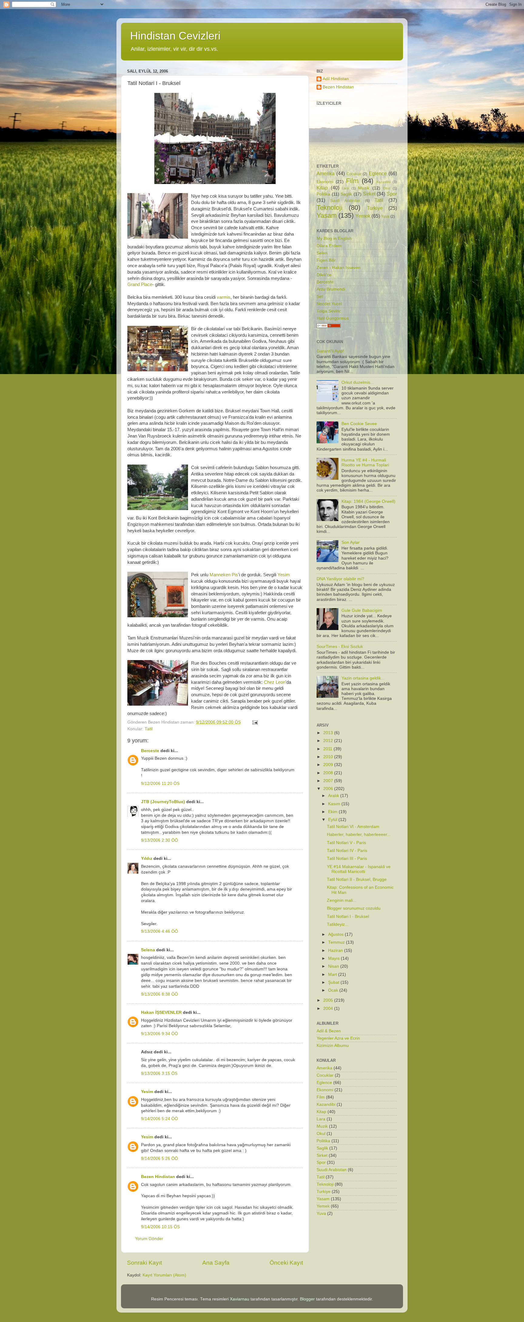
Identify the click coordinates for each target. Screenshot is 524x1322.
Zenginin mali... (341, 900)
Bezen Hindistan (158, 1176)
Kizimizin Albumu (333, 1045)
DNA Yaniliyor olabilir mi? (340, 579)
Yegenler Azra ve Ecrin (338, 1038)
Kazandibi (383, 182)
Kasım (334, 804)
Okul (386, 188)
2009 (328, 764)
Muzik (363, 188)
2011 (328, 749)
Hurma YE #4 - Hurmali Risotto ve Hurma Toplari (365, 462)
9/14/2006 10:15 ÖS (160, 1227)
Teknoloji (329, 207)
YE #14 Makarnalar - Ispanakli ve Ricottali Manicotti (359, 869)
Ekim (333, 811)
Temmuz (337, 942)
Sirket (369, 193)
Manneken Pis (224, 574)
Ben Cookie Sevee (359, 423)
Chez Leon (274, 682)
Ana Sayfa (216, 1262)
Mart (333, 974)
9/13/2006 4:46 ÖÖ (159, 931)
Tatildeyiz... (337, 924)
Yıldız (146, 858)
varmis (223, 297)
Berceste (150, 750)
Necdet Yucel (329, 304)
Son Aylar (350, 542)
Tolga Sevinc (329, 311)
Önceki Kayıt (286, 1262)
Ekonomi (325, 181)
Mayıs (334, 958)
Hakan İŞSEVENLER (161, 1012)
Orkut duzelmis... (357, 382)
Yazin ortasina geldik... (363, 678)
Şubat (334, 982)
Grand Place (139, 284)
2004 (328, 1008)
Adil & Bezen (329, 1031)
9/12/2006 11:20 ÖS (160, 783)
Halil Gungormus (333, 318)
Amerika (325, 173)
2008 (328, 773)
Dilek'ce (324, 275)
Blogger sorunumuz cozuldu (354, 908)
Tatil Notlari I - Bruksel (348, 916)
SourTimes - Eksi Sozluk (340, 646)
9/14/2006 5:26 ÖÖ (159, 1158)
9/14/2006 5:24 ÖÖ (159, 1118)
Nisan (334, 966)
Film (352, 181)
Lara (345, 188)
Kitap (322, 187)
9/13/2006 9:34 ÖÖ (159, 1033)
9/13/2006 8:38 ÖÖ (159, 994)
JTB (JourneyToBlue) (163, 801)
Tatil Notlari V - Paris (346, 842)
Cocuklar (354, 174)
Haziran (336, 950)
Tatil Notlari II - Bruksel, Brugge (357, 879)
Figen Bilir (326, 260)
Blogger (307, 1299)
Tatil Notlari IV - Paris (347, 850)
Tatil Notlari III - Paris (347, 858)
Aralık (334, 795)
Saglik (346, 194)
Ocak (333, 990)
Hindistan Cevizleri (175, 35)
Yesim (283, 574)
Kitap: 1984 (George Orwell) (368, 501)
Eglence (378, 173)
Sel (320, 296)
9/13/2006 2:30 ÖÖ (159, 840)
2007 (328, 781)
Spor (392, 193)
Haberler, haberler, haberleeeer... (359, 834)
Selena (148, 950)
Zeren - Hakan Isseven (339, 267)
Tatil (149, 729)
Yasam (327, 215)
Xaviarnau (239, 1299)
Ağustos (336, 934)
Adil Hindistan (336, 79)
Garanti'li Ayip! (330, 351)
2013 (328, 733)
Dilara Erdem (329, 246)
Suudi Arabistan (345, 201)
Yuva (385, 216)
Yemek (362, 216)
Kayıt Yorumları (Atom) (164, 1275)
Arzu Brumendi (331, 289)
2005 (328, 1000)
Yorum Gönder (149, 1238)
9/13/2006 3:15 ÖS (159, 1073)
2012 (328, 740)
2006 (328, 788)
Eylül (333, 819)
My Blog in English (334, 238)
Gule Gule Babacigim (361, 610)
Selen (322, 253)
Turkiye (375, 208)
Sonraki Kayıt (144, 1262)
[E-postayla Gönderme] (254, 722)
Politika (323, 194)
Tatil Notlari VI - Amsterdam (353, 826)
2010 (328, 757)
